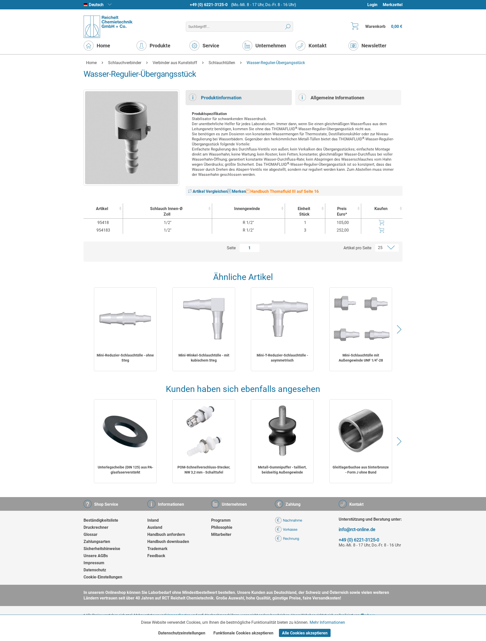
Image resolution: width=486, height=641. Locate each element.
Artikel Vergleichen (210, 191)
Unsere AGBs (96, 555)
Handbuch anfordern (166, 534)
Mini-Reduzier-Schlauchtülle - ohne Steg (125, 357)
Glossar (90, 534)
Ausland (154, 527)
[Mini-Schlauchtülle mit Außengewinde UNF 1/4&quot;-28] (361, 319)
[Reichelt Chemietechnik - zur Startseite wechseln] (108, 26)
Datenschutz (95, 570)
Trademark (157, 548)
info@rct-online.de (357, 529)
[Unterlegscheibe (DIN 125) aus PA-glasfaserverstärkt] (125, 431)
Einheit (304, 211)
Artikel (102, 208)
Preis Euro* (342, 211)
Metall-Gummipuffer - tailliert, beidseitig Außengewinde (282, 469)
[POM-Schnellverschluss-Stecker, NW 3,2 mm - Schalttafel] (204, 431)
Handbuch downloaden (168, 541)
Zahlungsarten (97, 541)
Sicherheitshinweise (102, 548)
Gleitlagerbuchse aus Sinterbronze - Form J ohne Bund (361, 469)
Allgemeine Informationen (337, 97)
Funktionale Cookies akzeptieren (243, 633)
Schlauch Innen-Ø (166, 211)
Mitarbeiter (221, 534)
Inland (153, 520)
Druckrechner (96, 527)
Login (372, 4)
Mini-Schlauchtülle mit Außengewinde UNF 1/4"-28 (361, 357)
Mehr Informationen (327, 622)
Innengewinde (247, 208)
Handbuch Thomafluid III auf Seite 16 (284, 191)
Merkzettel (392, 4)
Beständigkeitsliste (101, 520)
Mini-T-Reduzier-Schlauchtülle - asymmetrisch (282, 357)
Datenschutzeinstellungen (181, 633)
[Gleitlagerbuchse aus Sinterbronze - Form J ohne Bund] (361, 431)
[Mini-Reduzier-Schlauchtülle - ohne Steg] (125, 319)
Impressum (94, 562)
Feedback (156, 555)
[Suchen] (288, 27)
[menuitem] (374, 4)
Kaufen (381, 208)
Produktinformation (221, 97)
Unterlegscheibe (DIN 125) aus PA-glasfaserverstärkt (125, 469)
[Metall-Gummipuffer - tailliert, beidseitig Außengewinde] (282, 431)
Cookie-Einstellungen (103, 577)
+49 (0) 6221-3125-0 (209, 4)
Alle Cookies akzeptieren (305, 633)
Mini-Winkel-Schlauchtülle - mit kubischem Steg (203, 357)
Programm (221, 520)
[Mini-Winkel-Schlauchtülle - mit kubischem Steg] (204, 319)
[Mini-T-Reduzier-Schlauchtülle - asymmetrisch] (282, 319)
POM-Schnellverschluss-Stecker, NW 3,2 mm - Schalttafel (203, 469)
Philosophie (221, 527)
